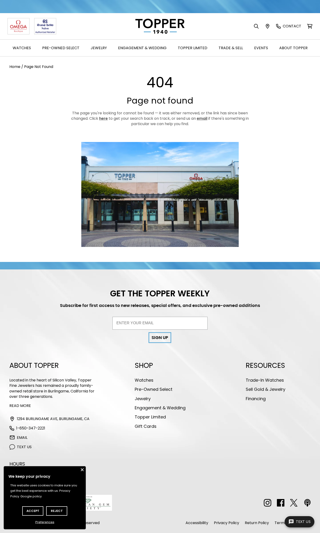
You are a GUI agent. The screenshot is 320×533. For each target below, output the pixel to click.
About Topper (293, 48)
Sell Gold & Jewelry (265, 389)
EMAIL (22, 437)
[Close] (82, 469)
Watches (22, 48)
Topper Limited (192, 48)
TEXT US (24, 447)
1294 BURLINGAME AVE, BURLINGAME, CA (53, 418)
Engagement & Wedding (142, 48)
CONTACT (292, 26)
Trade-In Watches (265, 380)
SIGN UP (160, 337)
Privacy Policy (226, 523)
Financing (256, 399)
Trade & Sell (231, 48)
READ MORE (20, 405)
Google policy (31, 496)
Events (261, 48)
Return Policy (257, 523)
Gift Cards (145, 426)
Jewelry (99, 48)
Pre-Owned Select (60, 48)
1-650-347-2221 (30, 428)
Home (14, 66)
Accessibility (197, 523)
